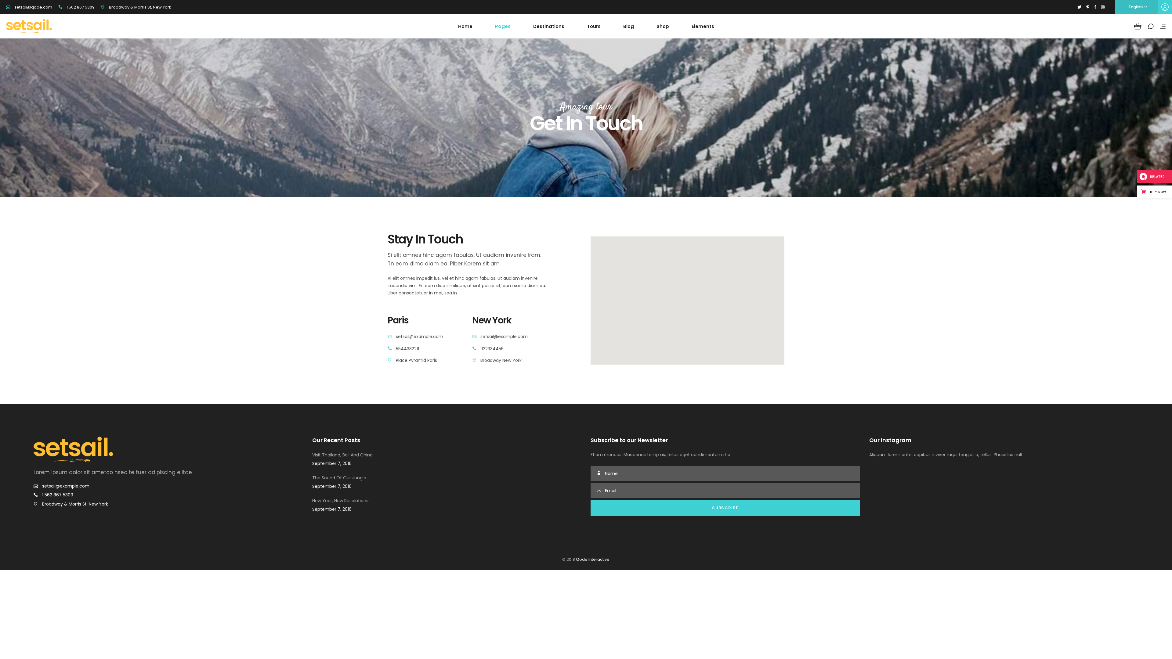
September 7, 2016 (332, 463)
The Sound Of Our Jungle (339, 478)
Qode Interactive (592, 559)
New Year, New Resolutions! (341, 501)
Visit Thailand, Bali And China (342, 455)
